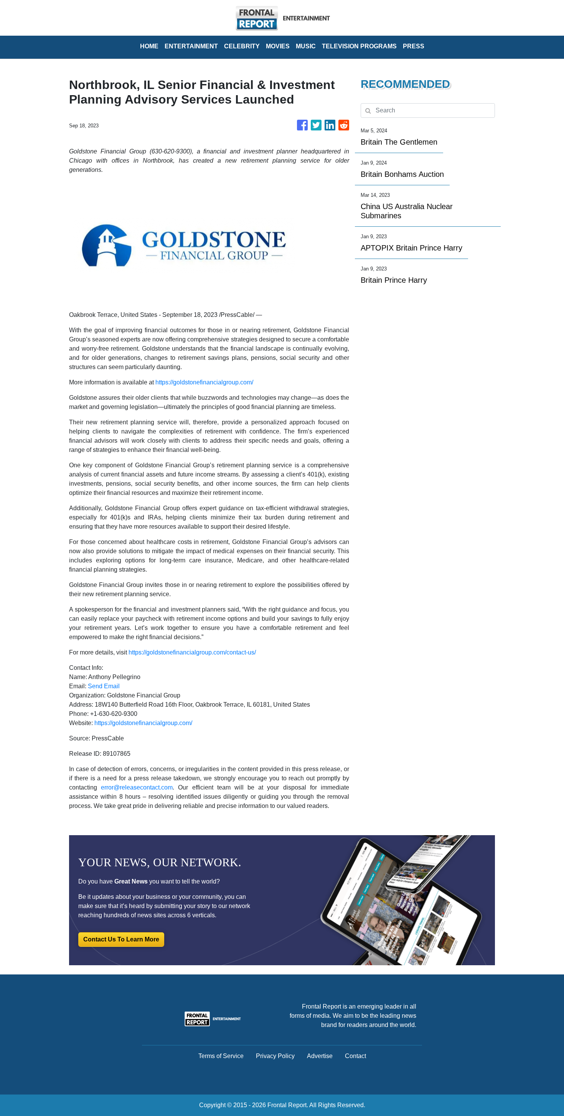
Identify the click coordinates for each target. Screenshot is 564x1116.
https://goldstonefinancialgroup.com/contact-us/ (192, 652)
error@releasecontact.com (137, 787)
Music (306, 46)
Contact (355, 1056)
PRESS (413, 46)
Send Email (104, 686)
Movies (278, 46)
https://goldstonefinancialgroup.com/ (204, 382)
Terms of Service (221, 1056)
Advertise (320, 1056)
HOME (149, 46)
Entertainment (191, 46)
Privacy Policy (275, 1056)
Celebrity (242, 46)
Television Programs (359, 46)
